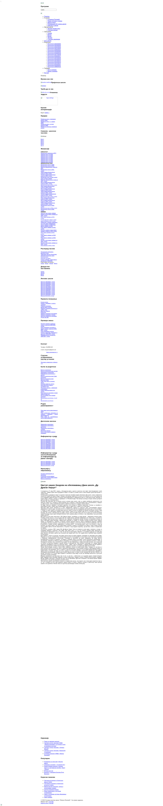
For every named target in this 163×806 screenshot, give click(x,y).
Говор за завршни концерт (51, 741)
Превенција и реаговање (47, 424)
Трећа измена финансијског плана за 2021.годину (48, 173)
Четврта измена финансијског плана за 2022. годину (48, 194)
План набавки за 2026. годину (48, 245)
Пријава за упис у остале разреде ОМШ (47, 125)
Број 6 (42, 145)
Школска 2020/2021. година (48, 290)
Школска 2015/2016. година (48, 284)
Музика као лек (48, 771)
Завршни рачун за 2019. (47, 155)
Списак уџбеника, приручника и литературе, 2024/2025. (49, 260)
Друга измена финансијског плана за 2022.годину (48, 189)
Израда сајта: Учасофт (47, 803)
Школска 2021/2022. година (48, 292)
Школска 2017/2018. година (48, 287)
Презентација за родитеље (47, 400)
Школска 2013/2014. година (48, 281)
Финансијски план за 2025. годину (49, 208)
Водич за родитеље (46, 370)
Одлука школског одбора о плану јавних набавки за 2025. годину (48, 220)
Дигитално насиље (45, 430)
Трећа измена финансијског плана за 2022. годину (48, 192)
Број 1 (42, 139)
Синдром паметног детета (47, 384)
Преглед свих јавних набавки (48, 213)
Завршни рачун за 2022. (47, 159)
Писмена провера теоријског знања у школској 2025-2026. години (48, 325)
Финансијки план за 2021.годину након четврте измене (49, 178)
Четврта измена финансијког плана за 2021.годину (48, 175)
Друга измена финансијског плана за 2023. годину (48, 201)
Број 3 (42, 141)
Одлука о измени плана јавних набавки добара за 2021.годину (49, 230)
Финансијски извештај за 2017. (48, 153)
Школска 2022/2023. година (48, 293)
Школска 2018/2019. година (48, 288)
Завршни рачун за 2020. (47, 157)
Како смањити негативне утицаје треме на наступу (49, 393)
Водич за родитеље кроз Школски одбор (47, 379)
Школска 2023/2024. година (48, 294)
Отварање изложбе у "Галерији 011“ (54, 764)
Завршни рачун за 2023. (47, 160)
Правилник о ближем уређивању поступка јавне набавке (49, 223)
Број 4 (42, 143)
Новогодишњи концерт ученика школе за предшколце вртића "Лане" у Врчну (54, 767)
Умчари (51, 263)
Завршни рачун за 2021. (47, 158)
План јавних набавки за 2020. (48, 225)
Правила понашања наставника (49, 313)
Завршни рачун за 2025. (47, 162)
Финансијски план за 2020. (47, 166)
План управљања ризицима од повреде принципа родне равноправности (49, 414)
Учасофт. (51, 801)
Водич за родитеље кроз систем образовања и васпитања (49, 372)
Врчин (46, 263)
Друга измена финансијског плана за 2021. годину (48, 183)
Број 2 (42, 140)
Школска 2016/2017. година (48, 285)
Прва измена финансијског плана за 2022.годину (48, 187)
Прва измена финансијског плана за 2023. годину (48, 198)
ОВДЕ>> (47, 112)
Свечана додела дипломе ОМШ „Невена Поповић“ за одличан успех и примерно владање (54, 744)
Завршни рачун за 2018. (47, 154)
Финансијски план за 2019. (47, 164)
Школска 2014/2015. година (48, 283)
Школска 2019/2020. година (48, 289)
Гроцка (42, 263)
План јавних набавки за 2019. (48, 224)
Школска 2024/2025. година (47, 295)
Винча (55, 263)
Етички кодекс (44, 302)
